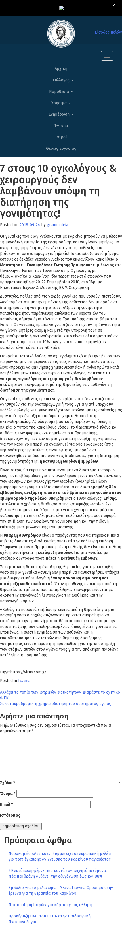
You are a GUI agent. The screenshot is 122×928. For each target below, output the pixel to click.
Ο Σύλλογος (60, 80)
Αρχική (61, 68)
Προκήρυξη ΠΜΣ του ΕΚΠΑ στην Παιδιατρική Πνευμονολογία (50, 919)
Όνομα (7, 793)
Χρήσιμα (59, 103)
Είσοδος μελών (108, 32)
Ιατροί (61, 137)
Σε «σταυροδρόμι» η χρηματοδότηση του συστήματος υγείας (55, 703)
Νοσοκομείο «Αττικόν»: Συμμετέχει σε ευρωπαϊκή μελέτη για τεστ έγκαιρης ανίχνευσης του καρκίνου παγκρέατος (60, 856)
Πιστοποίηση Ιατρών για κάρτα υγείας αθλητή (50, 904)
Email (6, 804)
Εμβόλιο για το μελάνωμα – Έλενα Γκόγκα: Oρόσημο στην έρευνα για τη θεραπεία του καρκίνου (61, 890)
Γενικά (24, 680)
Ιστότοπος (10, 815)
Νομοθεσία (59, 91)
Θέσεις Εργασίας (61, 148)
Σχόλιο (7, 782)
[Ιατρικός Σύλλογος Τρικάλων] (61, 7)
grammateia (57, 224)
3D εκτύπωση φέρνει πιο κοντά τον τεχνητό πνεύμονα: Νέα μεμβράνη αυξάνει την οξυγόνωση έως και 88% (58, 873)
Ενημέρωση (60, 114)
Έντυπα (61, 125)
